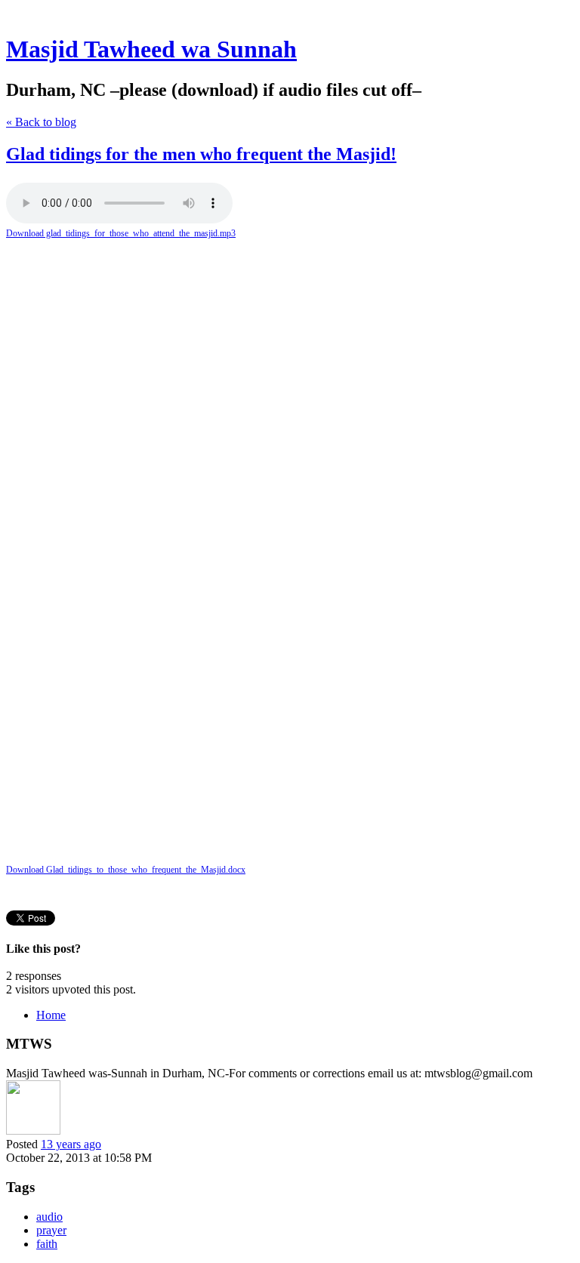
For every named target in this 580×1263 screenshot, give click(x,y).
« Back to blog (41, 122)
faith (46, 1243)
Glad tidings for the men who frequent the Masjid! (201, 154)
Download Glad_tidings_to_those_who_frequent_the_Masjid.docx (125, 869)
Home (51, 1015)
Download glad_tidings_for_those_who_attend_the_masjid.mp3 (121, 233)
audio (49, 1216)
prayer (51, 1230)
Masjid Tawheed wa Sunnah (151, 49)
